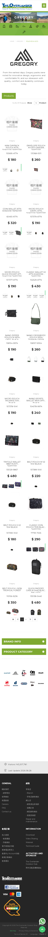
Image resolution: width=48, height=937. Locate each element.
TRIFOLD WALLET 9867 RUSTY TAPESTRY (12, 464)
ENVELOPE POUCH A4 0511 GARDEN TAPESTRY (36, 147)
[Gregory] (15, 673)
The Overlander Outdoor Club (32, 862)
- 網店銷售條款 (31, 811)
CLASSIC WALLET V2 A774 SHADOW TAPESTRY (36, 274)
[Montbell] (7, 673)
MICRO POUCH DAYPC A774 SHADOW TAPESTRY (36, 211)
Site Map (13, 931)
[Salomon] (41, 683)
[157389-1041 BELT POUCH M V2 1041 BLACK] (36, 440)
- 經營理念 (6, 793)
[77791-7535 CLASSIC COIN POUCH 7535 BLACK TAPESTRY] (36, 503)
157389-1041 (36, 469)
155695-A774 (12, 153)
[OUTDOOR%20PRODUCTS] (24, 683)
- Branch (29, 793)
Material (29, 842)
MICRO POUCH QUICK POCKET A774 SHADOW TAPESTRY (12, 274)
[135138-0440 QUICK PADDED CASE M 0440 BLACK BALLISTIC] (36, 566)
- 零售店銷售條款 (32, 797)
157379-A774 (36, 216)
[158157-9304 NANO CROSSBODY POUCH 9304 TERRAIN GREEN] (36, 313)
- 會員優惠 (6, 839)
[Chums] (24, 673)
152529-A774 (36, 280)
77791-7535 (36, 533)
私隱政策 (5, 800)
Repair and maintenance (31, 820)
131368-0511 (36, 153)
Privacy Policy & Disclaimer (28, 931)
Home (12, 41)
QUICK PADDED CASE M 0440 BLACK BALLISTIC (36, 590)
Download (30, 835)
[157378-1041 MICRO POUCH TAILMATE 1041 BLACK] (12, 376)
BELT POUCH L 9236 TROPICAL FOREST (12, 589)
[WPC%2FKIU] (32, 683)
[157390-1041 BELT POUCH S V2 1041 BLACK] (12, 503)
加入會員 (5, 835)
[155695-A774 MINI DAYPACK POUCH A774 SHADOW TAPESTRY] (12, 123)
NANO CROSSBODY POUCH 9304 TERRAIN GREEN (36, 337)
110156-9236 (12, 596)
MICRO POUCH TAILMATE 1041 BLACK (12, 400)
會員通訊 (5, 861)
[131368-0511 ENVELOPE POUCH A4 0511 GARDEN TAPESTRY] (36, 123)
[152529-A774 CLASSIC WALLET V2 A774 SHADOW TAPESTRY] (36, 250)
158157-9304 (36, 343)
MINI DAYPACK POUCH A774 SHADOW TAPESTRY (12, 147)
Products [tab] (9, 95)
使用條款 (5, 797)
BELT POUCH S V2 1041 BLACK (12, 526)
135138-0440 (36, 596)
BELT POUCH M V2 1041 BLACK (36, 463)
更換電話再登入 (8, 850)
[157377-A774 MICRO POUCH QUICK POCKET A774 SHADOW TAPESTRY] (12, 250)
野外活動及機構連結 (33, 868)
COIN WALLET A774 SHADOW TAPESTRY (12, 210)
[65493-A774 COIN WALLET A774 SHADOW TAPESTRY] (12, 187)
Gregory (20, 41)
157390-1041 (12, 533)
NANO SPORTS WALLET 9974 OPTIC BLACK (36, 400)
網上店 (28, 800)
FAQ (4, 808)
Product (42, 103)
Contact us (6, 811)
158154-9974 (12, 343)
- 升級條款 (6, 842)
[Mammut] (7, 683)
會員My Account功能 (10, 853)
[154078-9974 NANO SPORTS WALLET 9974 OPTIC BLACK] (36, 376)
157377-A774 (12, 280)
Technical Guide (32, 846)
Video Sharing (32, 839)
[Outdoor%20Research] (32, 673)
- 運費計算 (30, 808)
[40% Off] (36, 297)
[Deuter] (15, 683)
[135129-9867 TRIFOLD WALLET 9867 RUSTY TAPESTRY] (12, 440)
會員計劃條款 (7, 857)
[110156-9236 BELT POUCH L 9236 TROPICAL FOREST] (12, 566)
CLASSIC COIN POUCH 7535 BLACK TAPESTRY (36, 527)
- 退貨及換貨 (31, 815)
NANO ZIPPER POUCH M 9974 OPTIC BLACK (12, 337)
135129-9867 (12, 469)
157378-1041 (12, 406)
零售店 (28, 789)
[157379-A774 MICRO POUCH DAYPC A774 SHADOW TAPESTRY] (36, 187)
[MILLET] (41, 673)
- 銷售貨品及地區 (32, 804)
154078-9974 (36, 406)
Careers (5, 804)
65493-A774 (12, 216)
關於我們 (5, 789)
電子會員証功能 (8, 846)
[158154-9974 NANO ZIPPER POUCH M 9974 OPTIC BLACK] (12, 313)
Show (29, 103)
